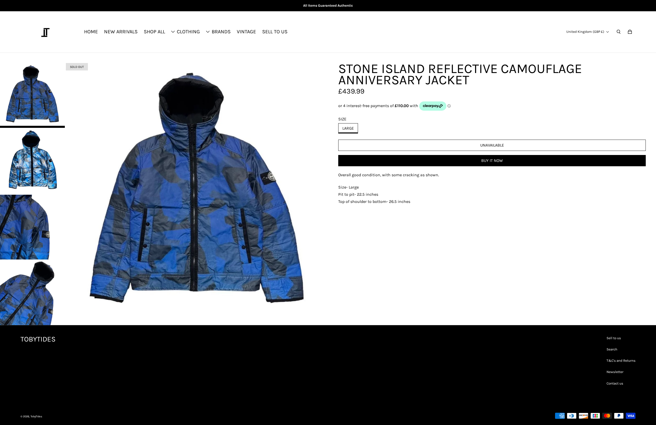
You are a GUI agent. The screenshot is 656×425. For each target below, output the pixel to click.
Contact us (615, 383)
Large (348, 128)
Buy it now (492, 160)
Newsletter (615, 372)
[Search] (618, 31)
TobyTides (36, 416)
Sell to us (614, 338)
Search (612, 349)
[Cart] (630, 31)
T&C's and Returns (621, 360)
